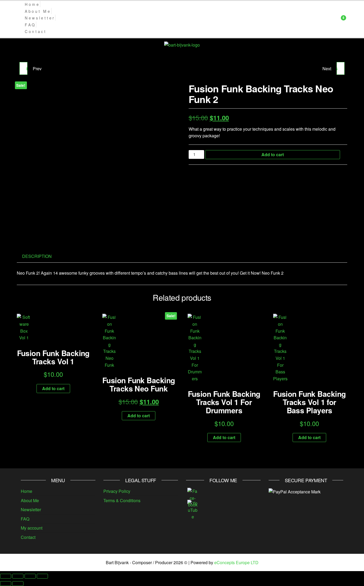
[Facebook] (192, 497)
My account (31, 528)
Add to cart (272, 154)
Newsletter (31, 509)
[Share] (30, 576)
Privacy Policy (116, 491)
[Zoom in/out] (5, 576)
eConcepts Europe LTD (236, 562)
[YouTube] (192, 509)
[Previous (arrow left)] (5, 583)
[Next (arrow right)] (17, 583)
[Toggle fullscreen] (17, 576)
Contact (28, 537)
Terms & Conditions (121, 500)
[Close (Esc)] (42, 576)
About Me (30, 500)
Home (26, 491)
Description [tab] (37, 256)
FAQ (25, 519)
